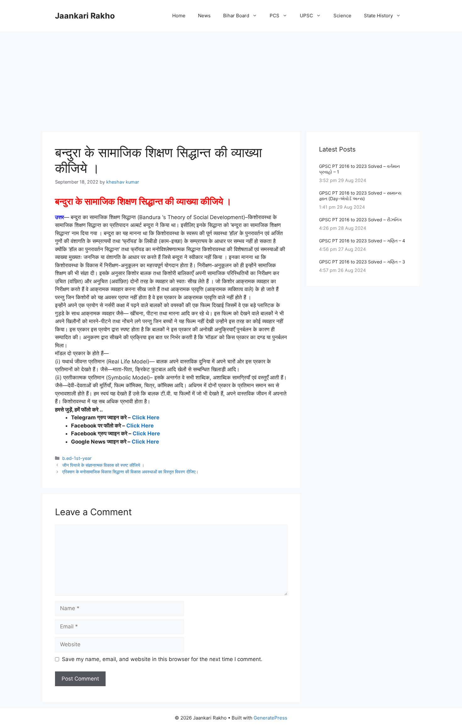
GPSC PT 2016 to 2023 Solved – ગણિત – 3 (362, 261)
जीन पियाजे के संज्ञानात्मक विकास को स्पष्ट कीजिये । (103, 465)
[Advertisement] (231, 79)
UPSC (306, 16)
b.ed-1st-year (76, 458)
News (204, 16)
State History (378, 16)
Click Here (145, 417)
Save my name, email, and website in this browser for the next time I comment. (162, 659)
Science (342, 16)
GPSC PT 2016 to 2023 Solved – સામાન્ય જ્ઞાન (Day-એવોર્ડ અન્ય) (360, 195)
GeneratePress (270, 718)
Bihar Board (236, 16)
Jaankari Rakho (85, 15)
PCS (274, 16)
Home (178, 16)
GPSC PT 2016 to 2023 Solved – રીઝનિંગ (360, 219)
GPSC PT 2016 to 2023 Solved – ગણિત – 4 (362, 240)
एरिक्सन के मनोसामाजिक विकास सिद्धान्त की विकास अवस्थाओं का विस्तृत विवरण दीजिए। (130, 471)
